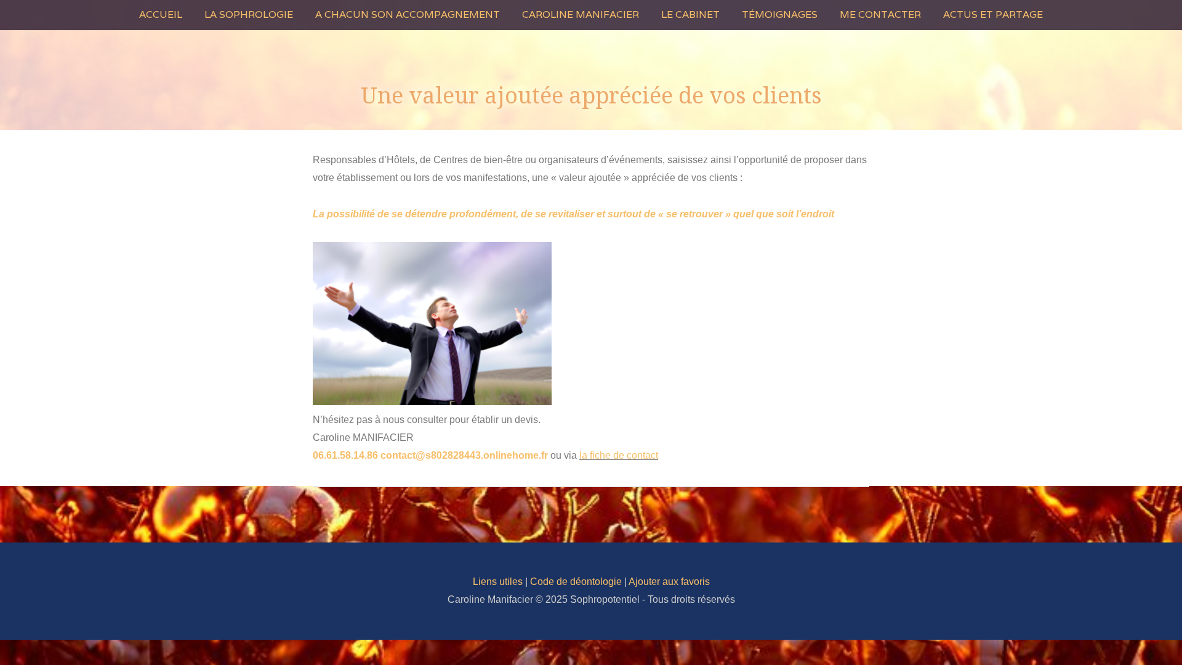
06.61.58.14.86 (345, 455)
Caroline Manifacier (580, 14)
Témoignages (780, 14)
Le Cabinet (690, 14)
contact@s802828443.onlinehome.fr (464, 455)
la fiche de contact (618, 455)
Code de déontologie (576, 581)
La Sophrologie (248, 14)
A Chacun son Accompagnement (407, 14)
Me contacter (880, 14)
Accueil (160, 14)
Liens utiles (498, 581)
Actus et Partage (993, 14)
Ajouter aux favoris (669, 581)
